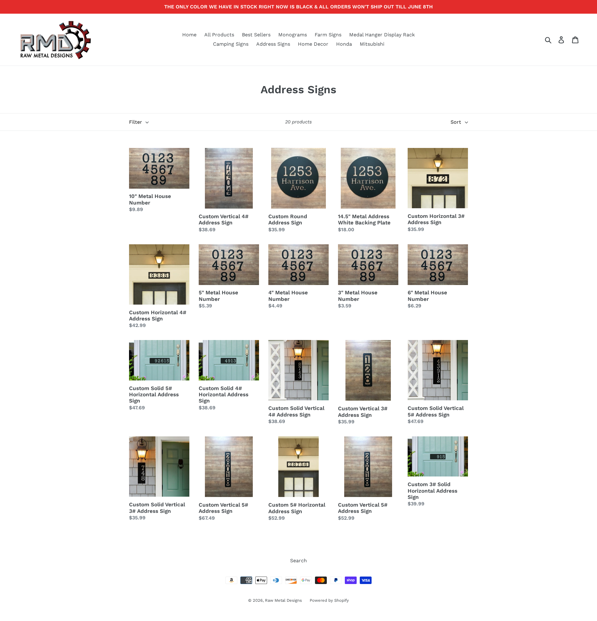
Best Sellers (256, 35)
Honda (344, 44)
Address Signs (273, 44)
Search (298, 561)
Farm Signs (328, 35)
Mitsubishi (372, 44)
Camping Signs (230, 44)
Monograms (292, 35)
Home (189, 35)
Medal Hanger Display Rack (382, 35)
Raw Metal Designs (283, 600)
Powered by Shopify (329, 600)
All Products (219, 35)
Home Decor (313, 44)
